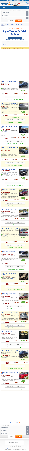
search (19, 20)
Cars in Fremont (20, 225)
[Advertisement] (14, 405)
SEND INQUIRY (20, 96)
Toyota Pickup (19, 289)
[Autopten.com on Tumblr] (18, 446)
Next (17, 422)
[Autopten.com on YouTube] (16, 446)
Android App (6, 448)
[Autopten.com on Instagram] (12, 446)
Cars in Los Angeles (19, 389)
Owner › (7, 87)
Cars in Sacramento (19, 99)
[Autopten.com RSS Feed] (20, 446)
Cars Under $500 (11, 99)
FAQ (17, 448)
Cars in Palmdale (20, 185)
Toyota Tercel (19, 165)
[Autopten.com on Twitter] (14, 446)
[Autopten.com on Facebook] (8, 446)
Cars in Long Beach (19, 308)
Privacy (20, 448)
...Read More (5, 44)
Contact (23, 448)
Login (28, 3)
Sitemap (10, 448)
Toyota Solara (19, 122)
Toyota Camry (19, 205)
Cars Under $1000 (12, 122)
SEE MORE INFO (10, 96)
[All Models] (15, 15)
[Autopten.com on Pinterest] (10, 446)
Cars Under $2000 (12, 289)
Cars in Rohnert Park (20, 269)
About (14, 448)
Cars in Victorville (19, 143)
